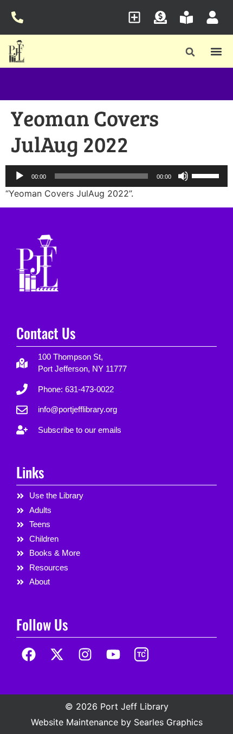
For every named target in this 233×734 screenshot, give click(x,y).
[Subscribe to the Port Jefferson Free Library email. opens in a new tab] (137, 17)
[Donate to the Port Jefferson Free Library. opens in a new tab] (163, 17)
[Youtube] (113, 654)
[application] (116, 176)
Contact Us (45, 332)
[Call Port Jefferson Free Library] (20, 17)
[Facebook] (29, 654)
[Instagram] (85, 654)
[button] (190, 52)
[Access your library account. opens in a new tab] (215, 17)
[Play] (19, 176)
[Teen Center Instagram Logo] (141, 654)
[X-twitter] (57, 654)
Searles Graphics (168, 722)
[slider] (207, 175)
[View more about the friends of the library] (189, 17)
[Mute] (183, 176)
